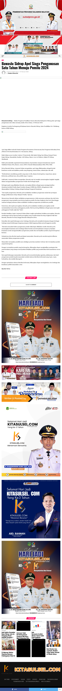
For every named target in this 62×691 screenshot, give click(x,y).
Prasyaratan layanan (52, 679)
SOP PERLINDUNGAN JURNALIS (32, 681)
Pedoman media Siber (18, 681)
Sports (29, 679)
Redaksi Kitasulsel (13, 73)
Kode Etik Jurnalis (45, 681)
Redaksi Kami (42, 679)
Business (34, 679)
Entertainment (15, 679)
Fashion (23, 679)
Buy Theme (7, 679)
